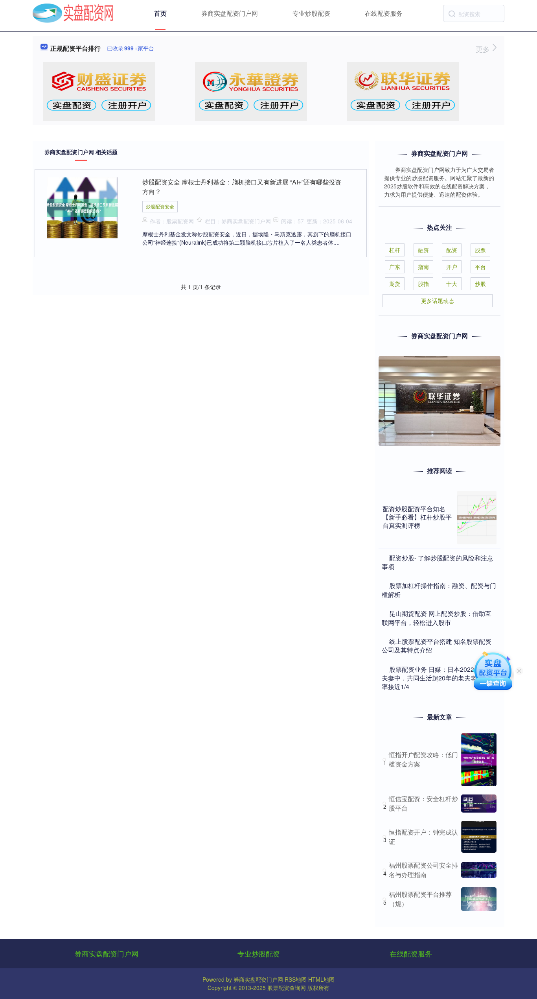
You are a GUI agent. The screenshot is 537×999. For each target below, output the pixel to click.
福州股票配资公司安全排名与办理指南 (423, 870)
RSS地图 (296, 979)
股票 (480, 250)
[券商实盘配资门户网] (73, 13)
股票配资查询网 (286, 988)
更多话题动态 (437, 300)
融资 (423, 250)
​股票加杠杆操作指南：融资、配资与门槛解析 (439, 590)
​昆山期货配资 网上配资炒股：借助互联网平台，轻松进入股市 (436, 618)
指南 (423, 267)
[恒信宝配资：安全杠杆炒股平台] (479, 803)
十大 (451, 284)
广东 (394, 267)
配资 (451, 250)
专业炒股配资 (311, 13)
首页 (160, 13)
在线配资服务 (384, 13)
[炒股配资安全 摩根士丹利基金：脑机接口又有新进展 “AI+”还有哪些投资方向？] (82, 207)
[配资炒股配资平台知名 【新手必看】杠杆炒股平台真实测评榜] (477, 517)
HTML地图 (321, 979)
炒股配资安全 (160, 206)
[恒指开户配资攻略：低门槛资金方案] (479, 759)
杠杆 (394, 250)
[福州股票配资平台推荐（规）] (479, 899)
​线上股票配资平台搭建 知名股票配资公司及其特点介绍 (436, 645)
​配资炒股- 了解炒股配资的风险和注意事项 (437, 562)
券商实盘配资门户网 (229, 13)
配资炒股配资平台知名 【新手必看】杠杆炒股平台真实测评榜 (417, 517)
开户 (451, 267)
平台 (480, 267)
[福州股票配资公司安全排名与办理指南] (479, 870)
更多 (484, 49)
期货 (394, 284)
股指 (423, 284)
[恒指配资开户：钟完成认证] (479, 837)
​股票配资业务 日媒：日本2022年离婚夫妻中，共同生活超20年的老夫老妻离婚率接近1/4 (439, 678)
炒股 (480, 284)
